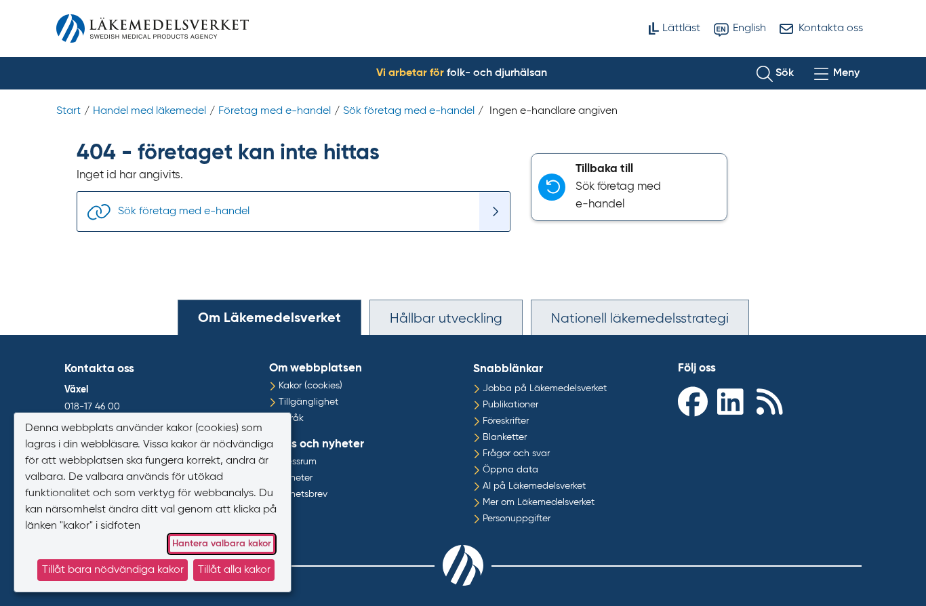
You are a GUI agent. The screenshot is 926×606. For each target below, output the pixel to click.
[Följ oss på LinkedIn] (733, 401)
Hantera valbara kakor (221, 543)
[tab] (269, 317)
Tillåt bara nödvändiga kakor (113, 570)
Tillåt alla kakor (234, 570)
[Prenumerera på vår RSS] (773, 401)
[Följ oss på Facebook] (694, 401)
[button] (775, 73)
